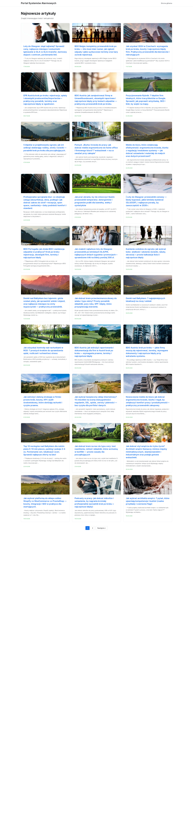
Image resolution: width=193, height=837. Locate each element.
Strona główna (166, 3)
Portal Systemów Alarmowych (38, 3)
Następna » (101, 528)
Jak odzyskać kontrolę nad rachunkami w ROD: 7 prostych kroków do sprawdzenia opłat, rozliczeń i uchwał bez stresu (43, 350)
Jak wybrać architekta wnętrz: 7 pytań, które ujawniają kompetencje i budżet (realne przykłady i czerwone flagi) (147, 501)
